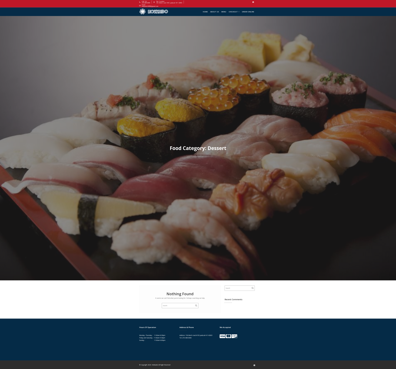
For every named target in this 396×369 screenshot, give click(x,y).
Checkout (233, 12)
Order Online (248, 12)
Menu (223, 12)
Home (205, 12)
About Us (214, 12)
